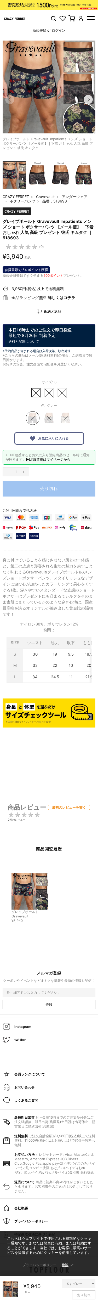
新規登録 (39, 30)
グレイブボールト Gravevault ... (25, 914)
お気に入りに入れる (53, 438)
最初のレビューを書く (69, 807)
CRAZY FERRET (16, 196)
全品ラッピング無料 (43, 297)
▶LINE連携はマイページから (48, 459)
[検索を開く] (53, 18)
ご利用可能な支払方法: (20, 510)
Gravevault (45, 196)
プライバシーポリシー (39, 1265)
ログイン (58, 30)
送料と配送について (23, 341)
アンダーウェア (74, 196)
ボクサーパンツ (22, 201)
